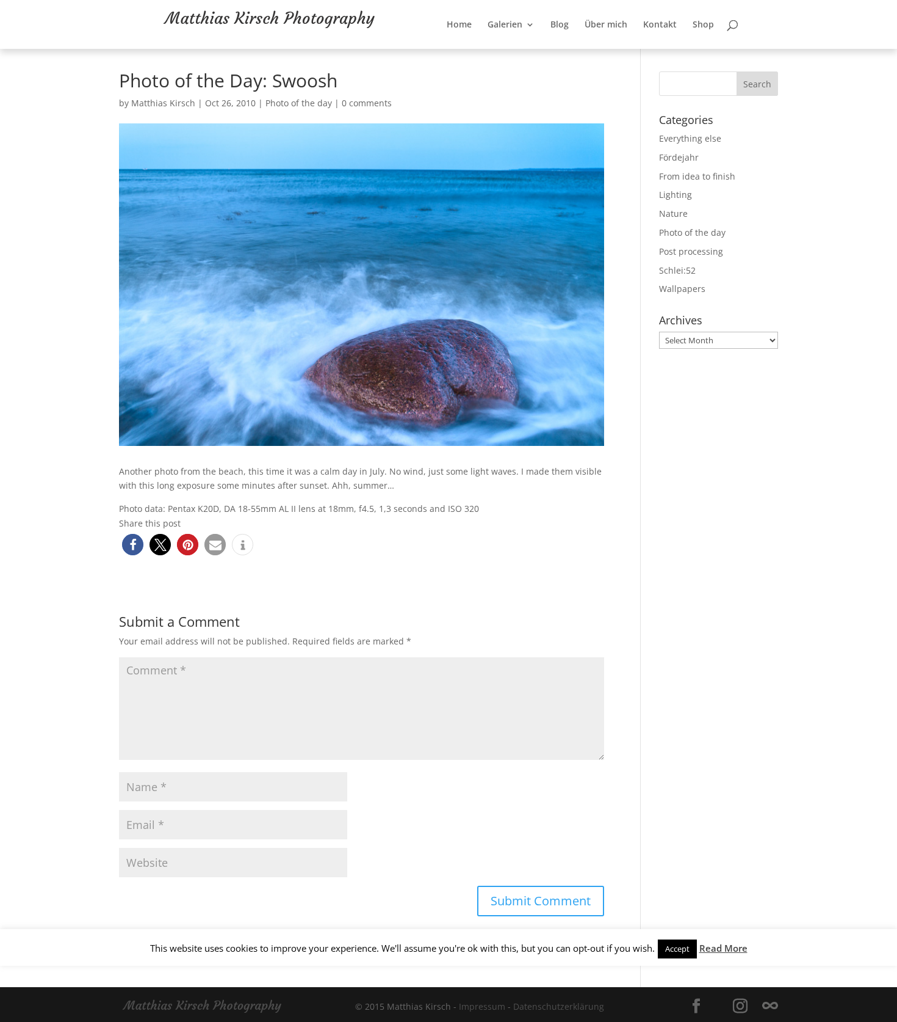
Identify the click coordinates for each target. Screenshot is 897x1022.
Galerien (544, 49)
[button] (132, 544)
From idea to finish (697, 176)
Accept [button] (677, 948)
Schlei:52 (677, 270)
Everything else (690, 138)
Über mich (645, 49)
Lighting (675, 194)
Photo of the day (298, 103)
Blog (599, 49)
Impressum (482, 1006)
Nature (673, 213)
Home (498, 49)
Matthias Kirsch (163, 103)
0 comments (367, 103)
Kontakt (699, 49)
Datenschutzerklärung (558, 1006)
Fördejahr (679, 157)
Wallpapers (682, 288)
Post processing (691, 251)
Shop (743, 49)
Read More (723, 948)
